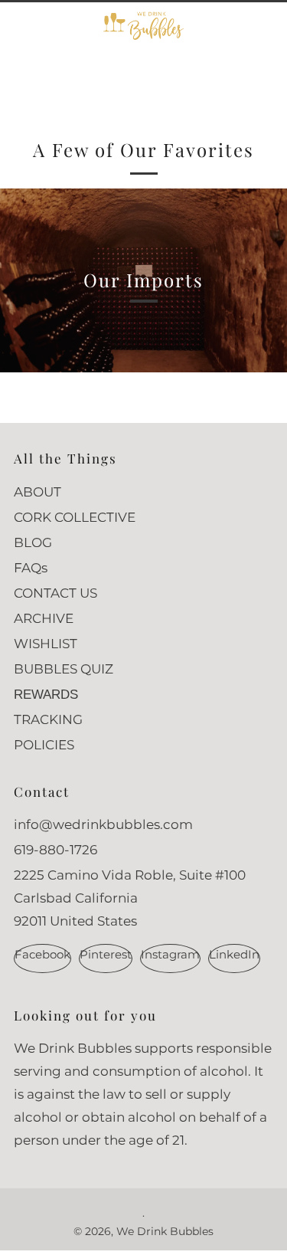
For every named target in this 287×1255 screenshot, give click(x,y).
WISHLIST (45, 643)
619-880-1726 (55, 849)
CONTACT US (55, 593)
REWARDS (46, 694)
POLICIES (44, 744)
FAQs (30, 567)
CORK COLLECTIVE (74, 517)
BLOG (33, 542)
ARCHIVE (43, 618)
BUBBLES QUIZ (63, 669)
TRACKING (48, 719)
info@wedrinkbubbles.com (103, 824)
